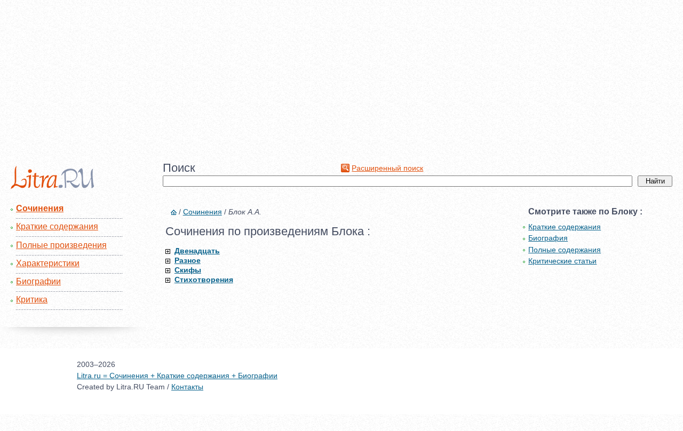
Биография (548, 238)
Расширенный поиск (387, 168)
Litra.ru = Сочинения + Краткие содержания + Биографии (177, 375)
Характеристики (48, 263)
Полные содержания (564, 249)
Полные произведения (61, 245)
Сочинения (39, 208)
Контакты (187, 386)
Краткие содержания (57, 226)
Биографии (38, 281)
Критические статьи (562, 261)
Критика (31, 299)
